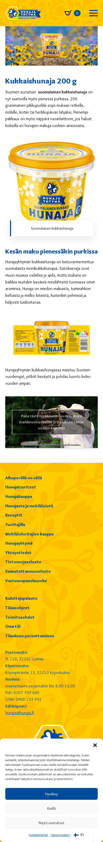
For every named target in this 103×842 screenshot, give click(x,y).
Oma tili (13, 626)
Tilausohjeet (17, 607)
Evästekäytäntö (38, 835)
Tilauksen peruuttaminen (29, 635)
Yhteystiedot (18, 552)
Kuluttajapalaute (21, 598)
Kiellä (51, 808)
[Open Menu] (93, 13)
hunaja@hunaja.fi (19, 712)
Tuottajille (15, 524)
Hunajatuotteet (20, 487)
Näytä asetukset (51, 822)
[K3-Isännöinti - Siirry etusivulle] (23, 13)
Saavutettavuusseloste (28, 571)
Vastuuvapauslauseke (26, 580)
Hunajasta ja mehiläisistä (29, 505)
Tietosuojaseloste (60, 835)
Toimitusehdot (20, 617)
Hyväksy (51, 794)
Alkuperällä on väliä (23, 477)
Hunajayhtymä (18, 543)
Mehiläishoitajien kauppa (29, 533)
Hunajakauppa (18, 496)
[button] (95, 745)
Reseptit (13, 515)
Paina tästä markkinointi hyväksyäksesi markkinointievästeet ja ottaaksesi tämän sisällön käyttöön (51, 422)
